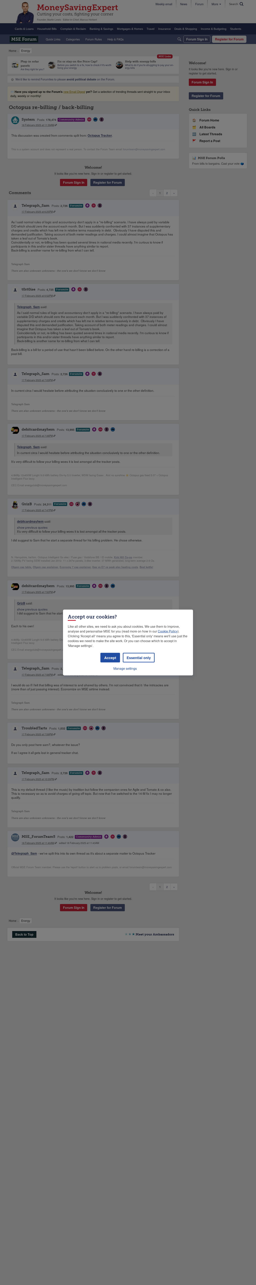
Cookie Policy (168, 631)
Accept (110, 657)
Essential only (139, 657)
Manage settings (125, 668)
